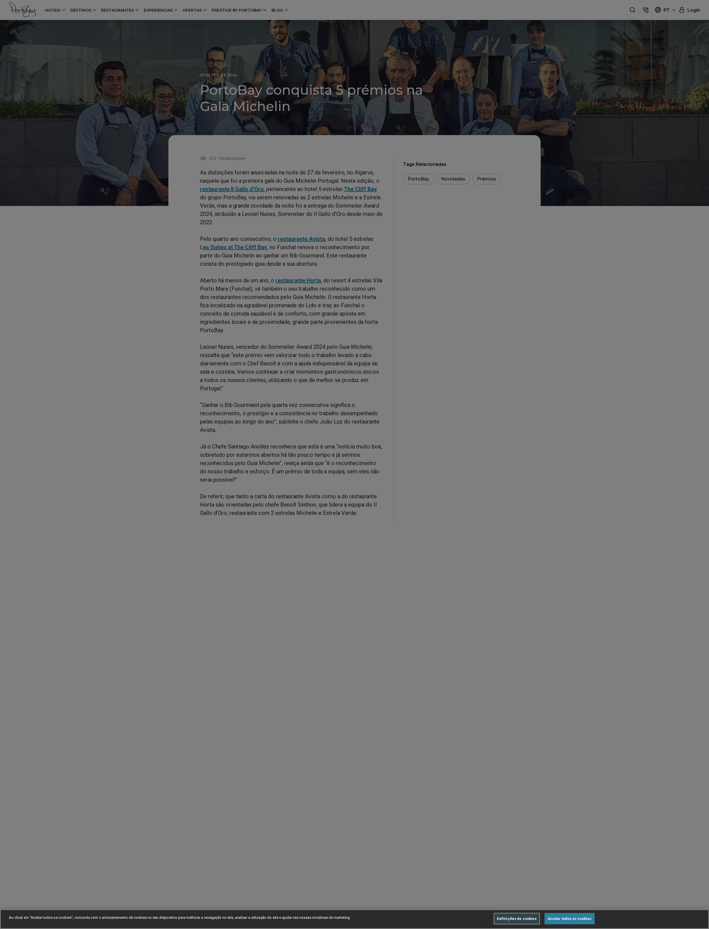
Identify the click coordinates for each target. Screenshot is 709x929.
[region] (354, 919)
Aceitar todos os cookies (570, 919)
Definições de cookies (517, 919)
